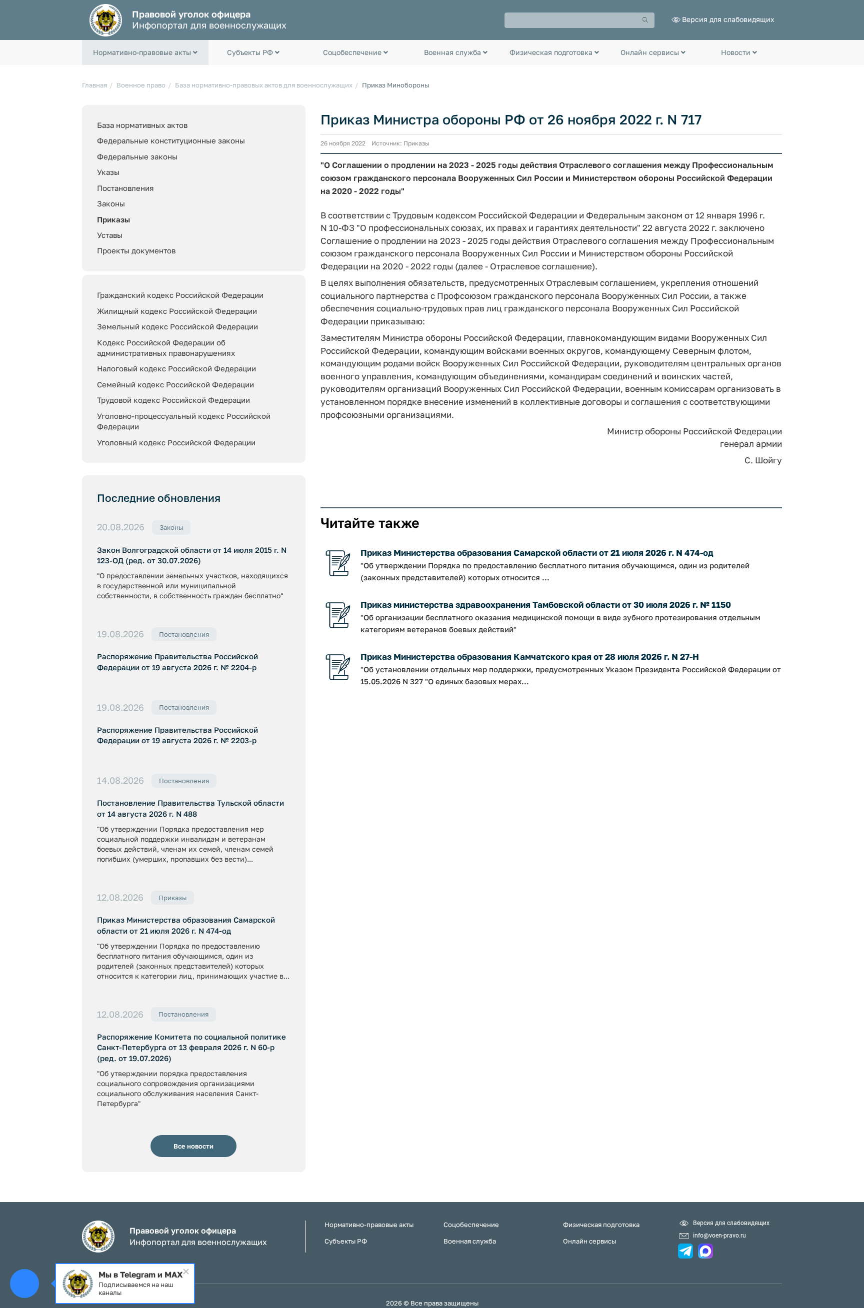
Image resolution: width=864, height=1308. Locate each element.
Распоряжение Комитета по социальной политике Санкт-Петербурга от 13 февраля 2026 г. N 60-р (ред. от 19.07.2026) (191, 1047)
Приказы (113, 219)
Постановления (125, 187)
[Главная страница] (106, 19)
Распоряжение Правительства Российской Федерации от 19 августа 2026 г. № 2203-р (177, 735)
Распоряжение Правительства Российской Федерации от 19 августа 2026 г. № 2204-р (177, 661)
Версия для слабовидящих (728, 19)
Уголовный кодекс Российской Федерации (176, 442)
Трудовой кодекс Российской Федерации (173, 399)
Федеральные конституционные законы (171, 140)
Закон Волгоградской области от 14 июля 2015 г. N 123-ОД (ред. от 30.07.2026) (191, 555)
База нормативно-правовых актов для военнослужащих (263, 85)
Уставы (109, 234)
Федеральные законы (137, 156)
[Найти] (645, 20)
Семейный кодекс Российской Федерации (175, 384)
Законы (111, 203)
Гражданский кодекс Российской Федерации (180, 294)
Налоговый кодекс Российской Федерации (176, 368)
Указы (108, 171)
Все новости (194, 1146)
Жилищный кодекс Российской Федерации (177, 310)
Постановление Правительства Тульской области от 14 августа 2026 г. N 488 (190, 808)
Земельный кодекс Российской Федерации (177, 326)
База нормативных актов (142, 124)
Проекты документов (136, 250)
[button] (145, 52)
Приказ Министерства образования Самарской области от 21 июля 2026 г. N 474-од (186, 925)
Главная (94, 85)
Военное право (141, 85)
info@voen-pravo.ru (719, 1235)
